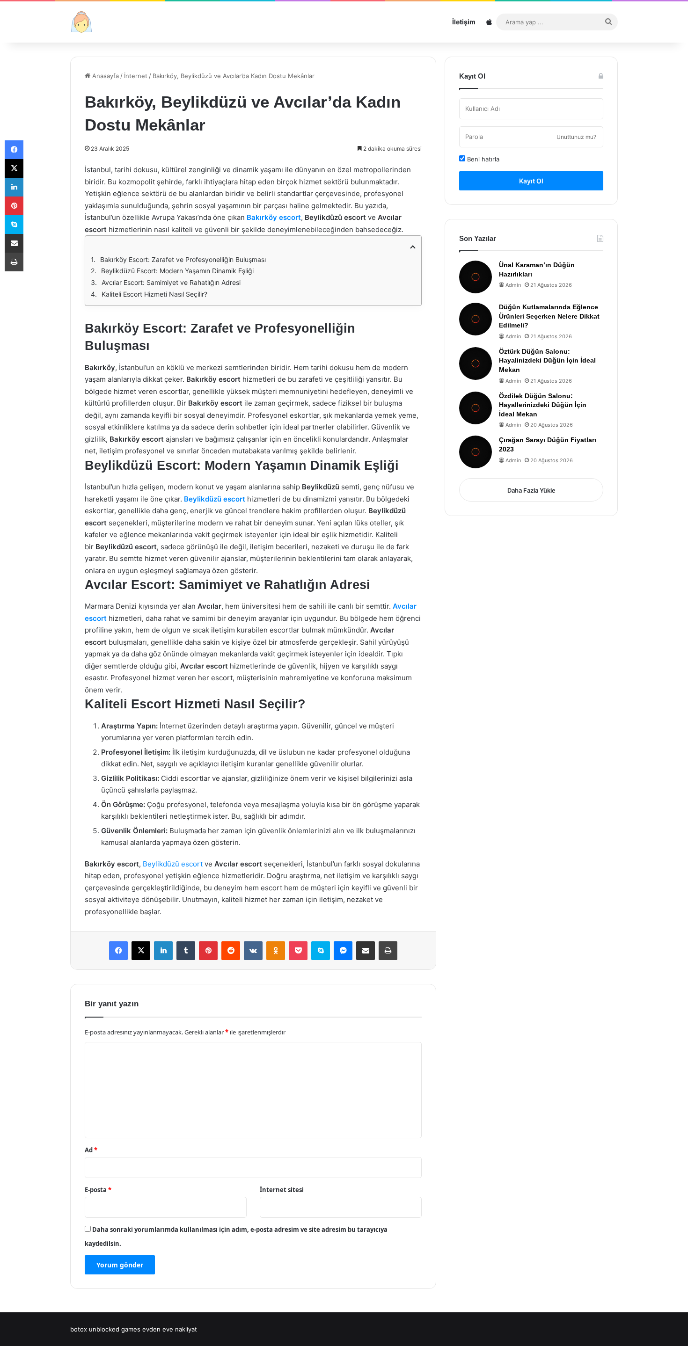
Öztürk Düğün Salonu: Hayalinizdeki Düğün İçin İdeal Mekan (547, 360)
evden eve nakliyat (169, 1329)
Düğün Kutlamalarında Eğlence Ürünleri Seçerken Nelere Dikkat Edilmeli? (549, 316)
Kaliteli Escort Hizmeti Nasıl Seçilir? (154, 294)
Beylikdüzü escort (214, 499)
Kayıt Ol (531, 181)
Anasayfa (104, 76)
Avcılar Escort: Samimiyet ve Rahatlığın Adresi (171, 282)
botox (78, 1329)
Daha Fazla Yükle (531, 490)
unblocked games (114, 1329)
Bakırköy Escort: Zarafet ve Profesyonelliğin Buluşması (183, 259)
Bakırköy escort (274, 217)
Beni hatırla (482, 159)
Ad (91, 1150)
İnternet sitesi (282, 1190)
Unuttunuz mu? (576, 136)
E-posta (98, 1190)
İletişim (464, 22)
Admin (513, 285)
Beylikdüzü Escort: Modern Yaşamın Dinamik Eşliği (177, 271)
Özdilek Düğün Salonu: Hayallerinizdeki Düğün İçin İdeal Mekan (542, 405)
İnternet (135, 76)
